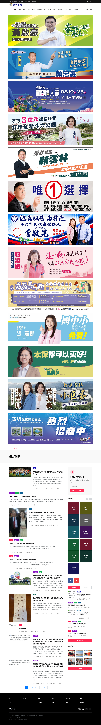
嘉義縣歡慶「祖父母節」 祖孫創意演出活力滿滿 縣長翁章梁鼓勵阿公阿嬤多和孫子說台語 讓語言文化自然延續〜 (48, 641)
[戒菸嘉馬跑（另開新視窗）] (50, 295)
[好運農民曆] (13, 625)
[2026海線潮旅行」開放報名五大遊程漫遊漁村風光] (79, 653)
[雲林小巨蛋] (50, 394)
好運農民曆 (22, 628)
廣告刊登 (21, 1)
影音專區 (76, 9)
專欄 (70, 9)
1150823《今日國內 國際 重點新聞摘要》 (23, 559)
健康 (45, 9)
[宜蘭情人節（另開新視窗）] (50, 96)
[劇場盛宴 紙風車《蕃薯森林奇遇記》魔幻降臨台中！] (20, 472)
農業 (33, 9)
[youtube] (90, 1)
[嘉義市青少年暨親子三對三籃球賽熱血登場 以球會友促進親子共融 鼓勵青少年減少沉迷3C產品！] (20, 663)
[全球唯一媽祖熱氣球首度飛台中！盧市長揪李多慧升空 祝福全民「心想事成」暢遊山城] (20, 578)
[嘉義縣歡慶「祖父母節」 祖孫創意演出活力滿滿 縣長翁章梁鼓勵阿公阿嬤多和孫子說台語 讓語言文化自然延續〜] (20, 638)
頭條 (19, 9)
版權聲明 (41, 715)
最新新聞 (74, 587)
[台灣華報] (15, 4)
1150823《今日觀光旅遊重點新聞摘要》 (22, 543)
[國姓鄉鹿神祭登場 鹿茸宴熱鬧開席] (88, 653)
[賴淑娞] (50, 262)
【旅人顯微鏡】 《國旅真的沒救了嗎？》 (23, 496)
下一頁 (44, 687)
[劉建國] (50, 162)
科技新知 (60, 9)
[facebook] (87, 1)
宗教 (29, 9)
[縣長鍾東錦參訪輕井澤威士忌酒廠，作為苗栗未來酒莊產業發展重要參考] (79, 661)
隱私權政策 (34, 715)
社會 (24, 9)
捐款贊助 (17, 715)
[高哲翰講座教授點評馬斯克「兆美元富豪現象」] (71, 661)
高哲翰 (32, 525)
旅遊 (49, 9)
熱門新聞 (86, 587)
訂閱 (73, 490)
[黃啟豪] (50, 30)
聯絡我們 (34, 1)
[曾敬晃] (50, 229)
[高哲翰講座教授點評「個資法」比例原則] (18, 522)
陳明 (36, 489)
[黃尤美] (50, 129)
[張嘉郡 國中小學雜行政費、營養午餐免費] (50, 328)
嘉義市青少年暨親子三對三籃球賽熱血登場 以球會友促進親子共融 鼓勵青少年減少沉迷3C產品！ (48, 666)
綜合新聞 (39, 9)
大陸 (65, 9)
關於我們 (28, 1)
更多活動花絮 (80, 668)
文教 (54, 9)
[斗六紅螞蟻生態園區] (50, 196)
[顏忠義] (50, 63)
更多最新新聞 (80, 640)
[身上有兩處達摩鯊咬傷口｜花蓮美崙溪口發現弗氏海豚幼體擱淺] (88, 661)
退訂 (80, 490)
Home (14, 9)
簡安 (12, 505)
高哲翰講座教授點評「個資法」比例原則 (42, 512)
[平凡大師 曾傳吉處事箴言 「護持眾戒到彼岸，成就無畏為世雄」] (20, 608)
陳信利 (36, 656)
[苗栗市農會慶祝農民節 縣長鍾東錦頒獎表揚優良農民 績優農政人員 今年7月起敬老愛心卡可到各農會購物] (71, 653)
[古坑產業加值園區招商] (50, 428)
